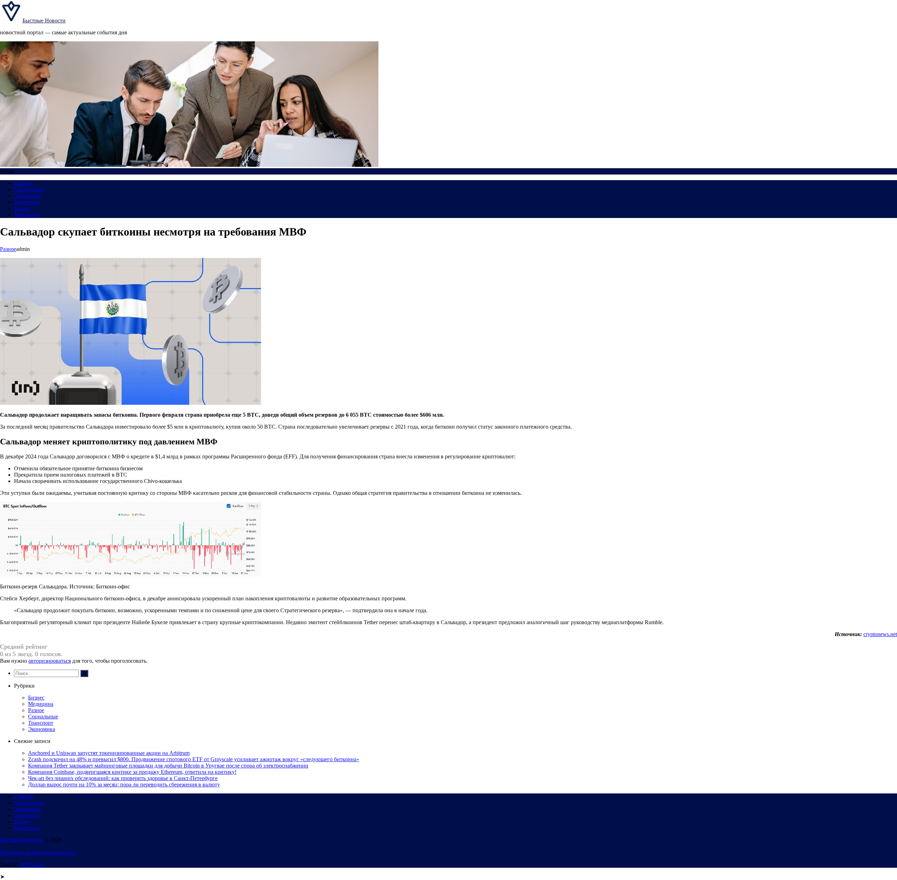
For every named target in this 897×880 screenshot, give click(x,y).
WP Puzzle (32, 864)
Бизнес (22, 208)
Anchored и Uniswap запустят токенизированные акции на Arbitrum (109, 753)
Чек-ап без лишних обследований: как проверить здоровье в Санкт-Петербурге (123, 778)
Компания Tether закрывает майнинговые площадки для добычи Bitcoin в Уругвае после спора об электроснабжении (168, 766)
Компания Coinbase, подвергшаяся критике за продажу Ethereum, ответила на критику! (132, 772)
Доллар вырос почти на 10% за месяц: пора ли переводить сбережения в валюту (124, 784)
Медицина (26, 215)
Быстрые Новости (44, 20)
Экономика (27, 196)
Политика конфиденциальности (38, 852)
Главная (23, 183)
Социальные (29, 189)
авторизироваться (49, 661)
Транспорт (26, 202)
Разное (8, 249)
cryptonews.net (880, 634)
